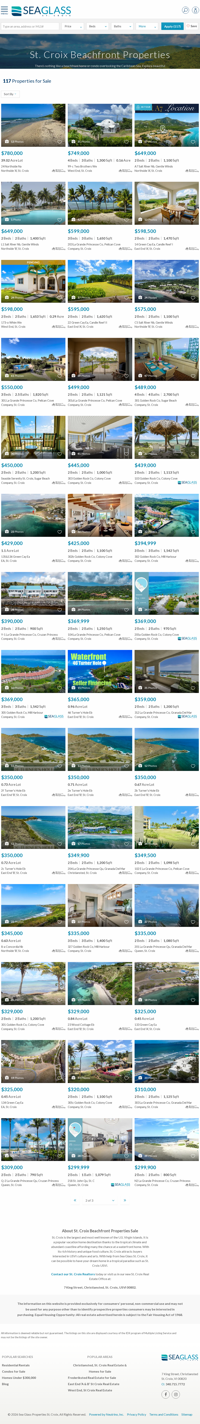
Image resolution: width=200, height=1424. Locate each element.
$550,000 (12, 387)
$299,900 (145, 1167)
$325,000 (145, 1011)
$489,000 (145, 387)
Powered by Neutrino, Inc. (106, 1414)
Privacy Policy (136, 1414)
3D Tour (145, 107)
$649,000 (145, 153)
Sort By (9, 94)
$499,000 (78, 387)
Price (68, 26)
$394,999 (145, 543)
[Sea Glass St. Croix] (35, 13)
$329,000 (12, 1011)
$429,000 (12, 543)
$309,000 (12, 1167)
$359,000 (145, 699)
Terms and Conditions (163, 1414)
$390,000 (12, 621)
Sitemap (186, 1414)
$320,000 (78, 1089)
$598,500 (145, 231)
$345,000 (12, 933)
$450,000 (12, 465)
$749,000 (78, 153)
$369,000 (145, 621)
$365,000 (78, 699)
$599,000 (78, 231)
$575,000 (145, 309)
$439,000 (145, 465)
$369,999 (78, 621)
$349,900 (78, 855)
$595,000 (78, 309)
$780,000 (12, 153)
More (142, 26)
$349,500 (145, 855)
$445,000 (78, 465)
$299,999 (78, 1167)
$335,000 (78, 933)
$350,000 (12, 777)
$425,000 (78, 543)
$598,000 (12, 309)
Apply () (172, 26)
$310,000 (145, 1089)
